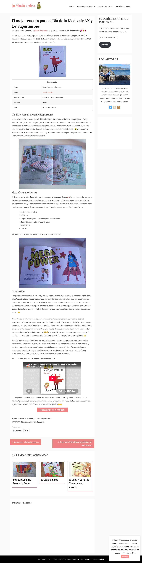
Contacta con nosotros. (48, 559)
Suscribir (104, 44)
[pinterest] (118, 107)
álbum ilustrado (40, 30)
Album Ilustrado (105, 6)
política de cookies (128, 553)
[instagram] (114, 107)
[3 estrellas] (16, 422)
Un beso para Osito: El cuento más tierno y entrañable (75, 444)
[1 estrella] (12, 422)
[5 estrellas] (19, 422)
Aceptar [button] (125, 557)
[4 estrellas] (17, 422)
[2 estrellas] (14, 422)
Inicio (71, 6)
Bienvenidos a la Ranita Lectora (26, 442)
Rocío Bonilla (48, 92)
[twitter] (110, 107)
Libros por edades (85, 6)
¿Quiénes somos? (123, 6)
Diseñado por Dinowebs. (68, 559)
